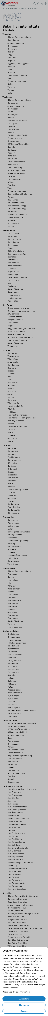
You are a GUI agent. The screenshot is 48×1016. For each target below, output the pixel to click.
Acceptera (24, 999)
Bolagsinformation (21, 992)
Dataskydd (7, 992)
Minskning (24, 1005)
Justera (24, 1011)
